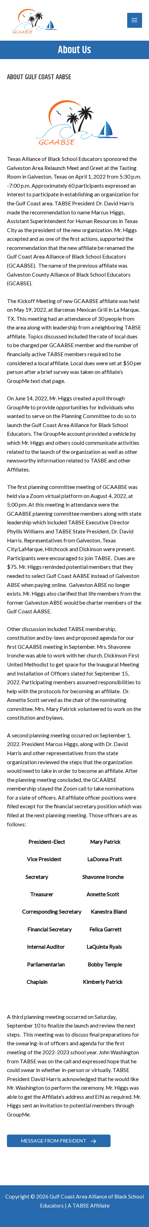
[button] (59, 1141)
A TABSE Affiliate (88, 1205)
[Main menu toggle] (134, 20)
